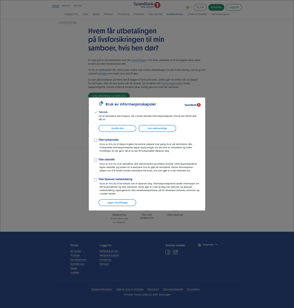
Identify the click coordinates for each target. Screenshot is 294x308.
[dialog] (147, 154)
